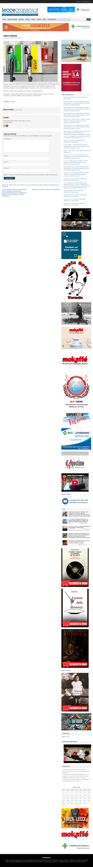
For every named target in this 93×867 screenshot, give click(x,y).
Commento (7, 139)
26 (63, 803)
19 (63, 800)
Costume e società (12, 19)
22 (76, 800)
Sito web (6, 168)
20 (67, 800)
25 (88, 800)
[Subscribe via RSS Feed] (4, 126)
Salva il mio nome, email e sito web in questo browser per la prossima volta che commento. (31, 175)
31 (84, 803)
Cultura (39, 19)
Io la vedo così (52, 19)
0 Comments (19, 38)
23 (80, 800)
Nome (6, 156)
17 (84, 797)
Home (4, 19)
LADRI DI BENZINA (10, 35)
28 (72, 803)
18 (88, 797)
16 (80, 797)
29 (76, 803)
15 (76, 797)
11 (88, 795)
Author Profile (18, 109)
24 (84, 800)
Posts (79, 1)
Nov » (66, 805)
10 (84, 795)
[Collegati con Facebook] (7, 126)
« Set (62, 805)
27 (67, 803)
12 (63, 797)
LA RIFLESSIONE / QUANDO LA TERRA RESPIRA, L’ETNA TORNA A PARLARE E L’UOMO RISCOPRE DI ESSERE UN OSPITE (77, 103)
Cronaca (21, 19)
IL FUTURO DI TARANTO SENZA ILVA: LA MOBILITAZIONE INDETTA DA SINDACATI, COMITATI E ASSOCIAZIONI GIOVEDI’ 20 (78, 520)
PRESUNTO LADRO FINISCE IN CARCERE (45, 189)
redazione (5, 38)
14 (72, 797)
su (67, 97)
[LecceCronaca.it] (20, 15)
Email (6, 162)
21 (72, 800)
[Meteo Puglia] (65, 736)
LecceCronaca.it (46, 858)
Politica (28, 19)
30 (80, 803)
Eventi (33, 19)
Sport (44, 19)
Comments (86, 1)
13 (67, 797)
